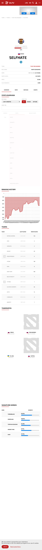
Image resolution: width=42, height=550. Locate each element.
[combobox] (21, 108)
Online (29, 101)
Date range (4, 99)
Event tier (4, 105)
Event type (24, 99)
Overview (6, 89)
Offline (35, 101)
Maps (16, 89)
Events (35, 89)
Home (3, 17)
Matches (26, 89)
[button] (38, 11)
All (24, 101)
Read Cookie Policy (15, 546)
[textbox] (2, 107)
